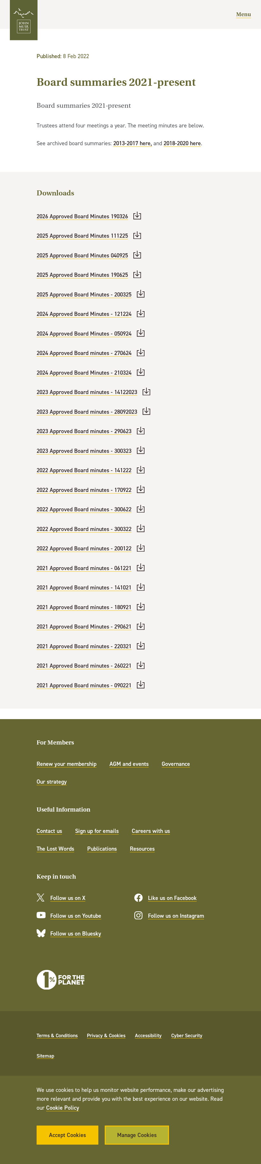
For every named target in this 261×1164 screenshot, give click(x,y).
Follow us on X (67, 898)
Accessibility (148, 1035)
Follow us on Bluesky (75, 933)
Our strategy (52, 781)
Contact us (49, 830)
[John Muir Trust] (24, 20)
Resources (142, 848)
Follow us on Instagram (176, 915)
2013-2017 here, (132, 143)
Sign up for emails (97, 830)
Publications (102, 848)
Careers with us (151, 830)
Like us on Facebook (172, 898)
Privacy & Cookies (106, 1035)
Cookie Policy (62, 1107)
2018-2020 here (182, 143)
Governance (176, 763)
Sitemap (45, 1055)
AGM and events (129, 763)
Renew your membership (66, 763)
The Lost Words (55, 848)
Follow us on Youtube (75, 915)
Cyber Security (186, 1035)
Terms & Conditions (57, 1035)
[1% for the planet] (60, 980)
